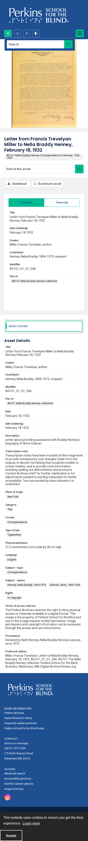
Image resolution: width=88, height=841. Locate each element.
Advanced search (14, 773)
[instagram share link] (7, 796)
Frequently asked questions (20, 723)
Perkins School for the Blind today (24, 728)
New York (12, 496)
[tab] (26, 202)
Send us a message (16, 743)
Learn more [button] (31, 823)
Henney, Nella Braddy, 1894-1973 (26, 584)
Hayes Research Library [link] (18, 718)
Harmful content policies (18, 783)
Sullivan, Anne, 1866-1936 (65, 584)
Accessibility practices (17, 778)
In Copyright (14, 597)
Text (9, 509)
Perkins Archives (14, 712)
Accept (11, 835)
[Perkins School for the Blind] (38, 15)
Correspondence (17, 522)
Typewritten (14, 534)
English (11, 559)
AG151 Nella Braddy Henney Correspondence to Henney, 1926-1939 (43, 157)
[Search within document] (79, 169)
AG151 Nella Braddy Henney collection (34, 281)
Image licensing (13, 788)
